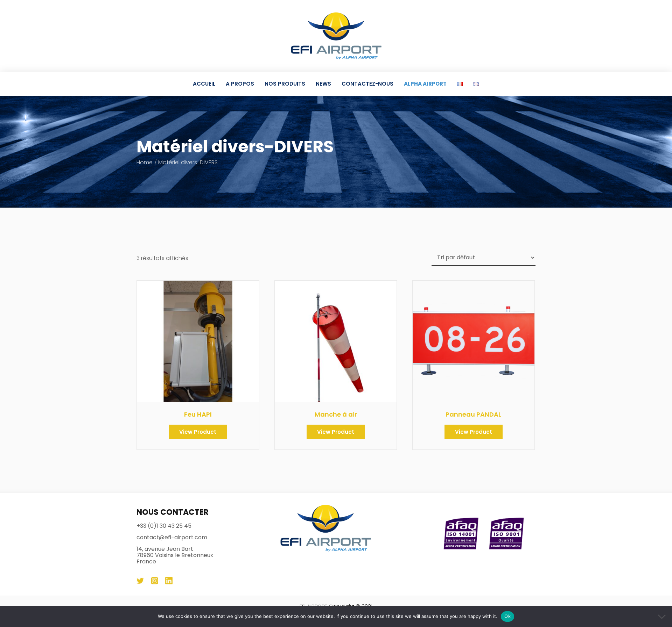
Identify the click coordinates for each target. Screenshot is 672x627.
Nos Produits (285, 83)
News (323, 83)
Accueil (204, 83)
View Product (197, 431)
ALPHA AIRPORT (425, 83)
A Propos (240, 83)
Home (144, 162)
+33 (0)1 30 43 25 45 (163, 526)
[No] (663, 616)
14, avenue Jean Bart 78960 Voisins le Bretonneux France (174, 555)
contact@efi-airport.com (171, 537)
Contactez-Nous (367, 83)
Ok (507, 616)
